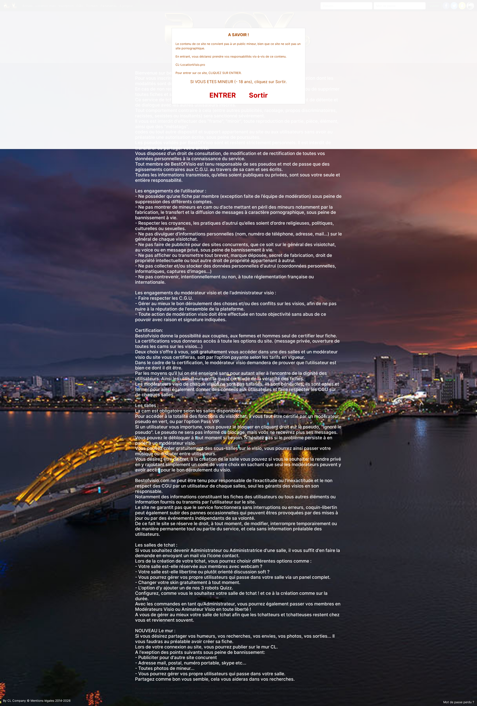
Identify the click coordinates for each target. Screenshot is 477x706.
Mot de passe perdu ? (458, 702)
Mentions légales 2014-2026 (51, 700)
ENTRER (222, 95)
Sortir (258, 95)
